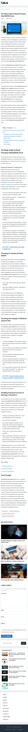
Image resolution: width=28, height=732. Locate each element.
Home (2, 9)
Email (3, 616)
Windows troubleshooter (7, 184)
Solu (11, 726)
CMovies (5, 705)
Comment (4, 593)
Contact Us (20, 729)
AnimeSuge (6, 708)
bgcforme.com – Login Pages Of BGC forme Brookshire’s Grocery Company (17, 654)
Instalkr (5, 697)
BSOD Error (4, 511)
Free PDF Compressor (8, 471)
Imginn (4, 694)
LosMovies (6, 714)
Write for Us (14, 729)
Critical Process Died (14, 511)
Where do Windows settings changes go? (12, 561)
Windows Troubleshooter (8, 516)
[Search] (23, 643)
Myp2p (4, 700)
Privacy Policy (8, 729)
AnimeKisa (5, 711)
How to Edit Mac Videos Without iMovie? (12, 580)
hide (15, 128)
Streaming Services (7, 466)
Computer (7, 9)
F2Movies (5, 719)
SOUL (2, 18)
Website (3, 623)
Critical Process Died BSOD (8, 513)
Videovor (5, 703)
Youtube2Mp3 (6, 716)
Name (3, 610)
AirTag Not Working (7, 468)
